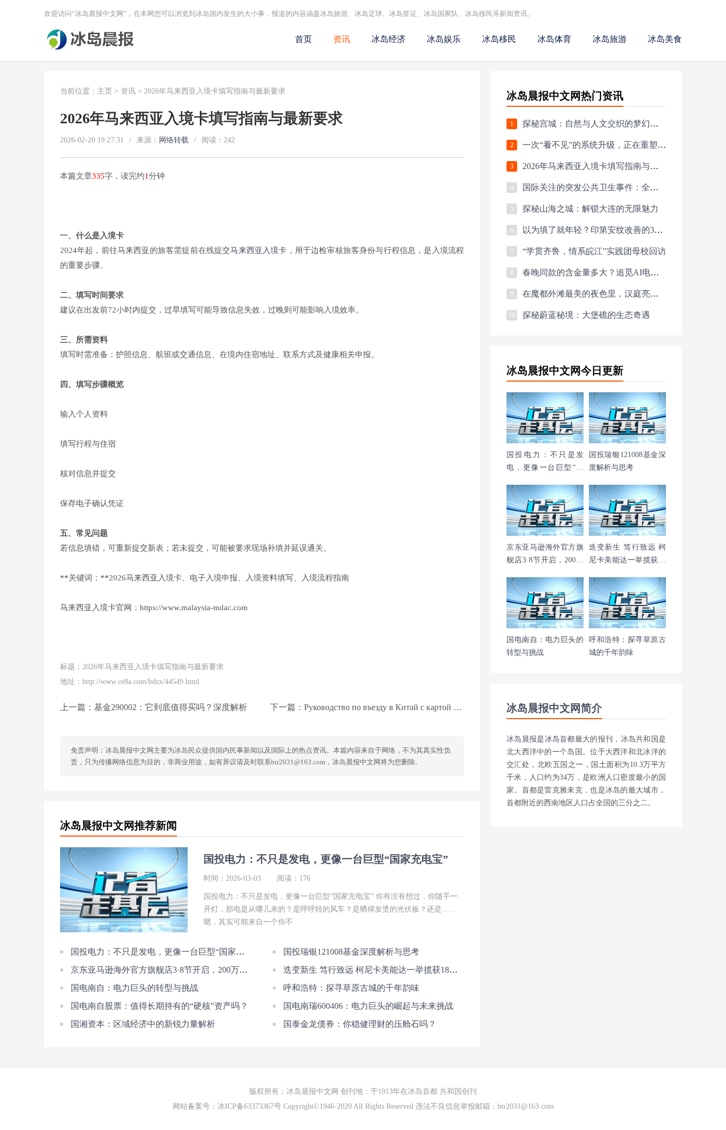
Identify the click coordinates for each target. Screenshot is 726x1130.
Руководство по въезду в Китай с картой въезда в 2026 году (412, 707)
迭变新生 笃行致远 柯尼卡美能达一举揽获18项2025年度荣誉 (396, 969)
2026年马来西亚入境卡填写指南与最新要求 (603, 166)
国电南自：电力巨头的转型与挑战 (134, 987)
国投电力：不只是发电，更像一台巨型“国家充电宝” (168, 951)
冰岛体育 (554, 39)
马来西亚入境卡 (258, 250)
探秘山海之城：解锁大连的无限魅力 (590, 208)
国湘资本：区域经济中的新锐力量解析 (143, 1023)
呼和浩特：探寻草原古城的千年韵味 (351, 987)
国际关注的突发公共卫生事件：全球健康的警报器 (616, 187)
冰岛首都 (560, 739)
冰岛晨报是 (525, 739)
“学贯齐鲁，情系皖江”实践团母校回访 (594, 251)
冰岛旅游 (610, 39)
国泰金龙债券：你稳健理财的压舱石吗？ (359, 1023)
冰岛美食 (665, 39)
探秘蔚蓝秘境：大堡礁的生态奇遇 (586, 314)
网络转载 (174, 140)
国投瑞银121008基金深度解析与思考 (351, 951)
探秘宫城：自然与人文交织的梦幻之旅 (594, 123)
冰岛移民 (499, 39)
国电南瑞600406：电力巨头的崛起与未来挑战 (368, 1005)
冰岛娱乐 (444, 39)
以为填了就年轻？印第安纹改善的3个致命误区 (609, 229)
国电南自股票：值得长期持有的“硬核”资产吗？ (159, 1005)
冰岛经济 (389, 39)
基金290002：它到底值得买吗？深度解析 (170, 707)
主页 (104, 91)
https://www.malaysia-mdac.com (194, 607)
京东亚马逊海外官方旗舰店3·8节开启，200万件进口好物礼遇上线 (193, 969)
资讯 (341, 39)
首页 (303, 39)
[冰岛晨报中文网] (90, 48)
